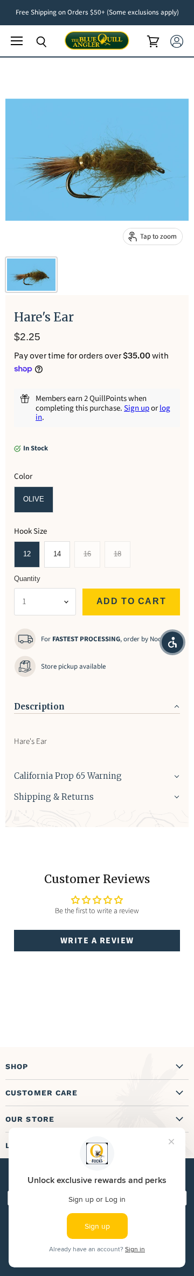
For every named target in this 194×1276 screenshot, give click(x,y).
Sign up (136, 408)
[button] (97, 703)
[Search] (33, 42)
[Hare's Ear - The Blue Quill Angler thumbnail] (31, 274)
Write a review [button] (97, 941)
